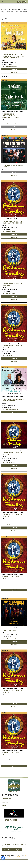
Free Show (14, 172)
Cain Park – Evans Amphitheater (11, 66)
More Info (14, 72)
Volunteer (5, 802)
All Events (5, 805)
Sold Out (14, 126)
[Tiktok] (25, 2)
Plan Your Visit (6, 799)
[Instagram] (20, 2)
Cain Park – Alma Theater (9, 231)
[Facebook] (18, 2)
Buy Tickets (14, 69)
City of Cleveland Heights (17, 856)
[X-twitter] (23, 2)
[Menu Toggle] (2, 1)
